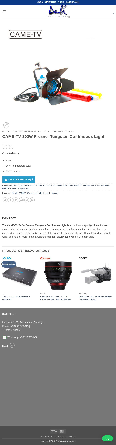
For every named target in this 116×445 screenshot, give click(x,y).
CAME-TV (17, 185)
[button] (4, 11)
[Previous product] (11, 147)
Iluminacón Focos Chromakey (96, 185)
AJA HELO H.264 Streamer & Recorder (16, 298)
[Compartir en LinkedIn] (32, 199)
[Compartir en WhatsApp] (5, 199)
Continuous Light (34, 193)
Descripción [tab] (9, 218)
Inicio (5, 131)
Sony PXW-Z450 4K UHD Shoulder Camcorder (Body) (95, 298)
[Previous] (2, 281)
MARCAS (6, 188)
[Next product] (5, 147)
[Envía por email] (21, 199)
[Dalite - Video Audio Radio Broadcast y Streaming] (58, 11)
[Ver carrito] (111, 11)
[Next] (113, 281)
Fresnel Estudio (63, 131)
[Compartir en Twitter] (15, 199)
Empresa (44, 436)
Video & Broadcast (20, 188)
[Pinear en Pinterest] (26, 199)
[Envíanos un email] (12, 345)
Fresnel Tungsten (50, 193)
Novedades (57, 436)
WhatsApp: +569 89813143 (22, 337)
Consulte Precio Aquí (20, 179)
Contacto (71, 436)
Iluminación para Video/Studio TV (31, 131)
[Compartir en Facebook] (10, 199)
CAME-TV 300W (19, 193)
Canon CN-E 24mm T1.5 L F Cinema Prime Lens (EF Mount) (55, 298)
